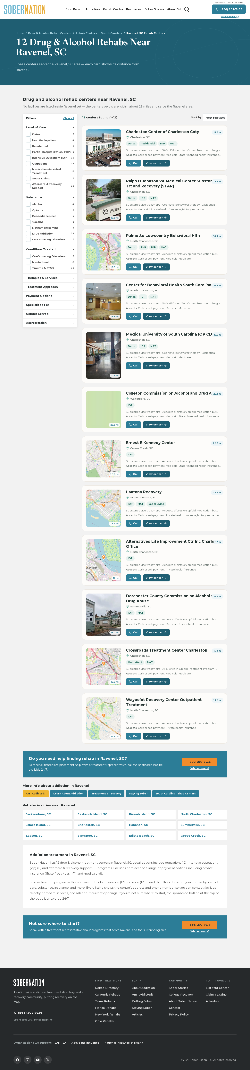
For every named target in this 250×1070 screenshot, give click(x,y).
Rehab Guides (113, 9)
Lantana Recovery (144, 492)
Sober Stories (154, 9)
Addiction (93, 9)
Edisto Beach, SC (141, 835)
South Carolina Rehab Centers (175, 793)
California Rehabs (107, 994)
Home (20, 33)
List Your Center (217, 988)
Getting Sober (142, 1001)
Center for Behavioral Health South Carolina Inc (172, 285)
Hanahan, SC (138, 825)
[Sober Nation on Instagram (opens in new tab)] (27, 1060)
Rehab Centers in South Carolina (99, 33)
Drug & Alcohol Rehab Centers (49, 33)
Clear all (68, 118)
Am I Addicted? (36, 793)
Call (135, 163)
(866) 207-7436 (199, 761)
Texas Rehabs (105, 1001)
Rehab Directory (107, 988)
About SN (174, 9)
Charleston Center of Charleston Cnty (162, 132)
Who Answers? (199, 768)
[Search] (187, 9)
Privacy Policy (179, 1014)
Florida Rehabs (105, 1008)
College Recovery (181, 994)
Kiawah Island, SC (142, 814)
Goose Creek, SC (193, 835)
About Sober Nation (183, 1001)
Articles (137, 1014)
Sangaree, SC (88, 835)
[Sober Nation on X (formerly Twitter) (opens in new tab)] (48, 1060)
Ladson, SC (34, 835)
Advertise (212, 1001)
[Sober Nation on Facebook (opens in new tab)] (17, 1060)
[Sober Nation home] (24, 9)
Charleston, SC (89, 825)
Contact (174, 1008)
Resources (133, 9)
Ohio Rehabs (104, 1021)
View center (154, 163)
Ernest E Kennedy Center (150, 443)
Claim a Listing (216, 994)
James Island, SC (38, 825)
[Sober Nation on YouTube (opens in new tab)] (38, 1060)
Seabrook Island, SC (92, 814)
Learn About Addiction (68, 793)
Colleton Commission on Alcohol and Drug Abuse (173, 393)
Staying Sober (138, 793)
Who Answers (229, 16)
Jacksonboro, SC (38, 814)
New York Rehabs (108, 1014)
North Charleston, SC (196, 814)
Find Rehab (74, 9)
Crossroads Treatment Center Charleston (166, 650)
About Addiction (143, 988)
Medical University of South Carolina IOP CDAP (172, 334)
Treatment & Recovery (106, 793)
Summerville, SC (193, 825)
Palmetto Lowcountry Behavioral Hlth (163, 235)
